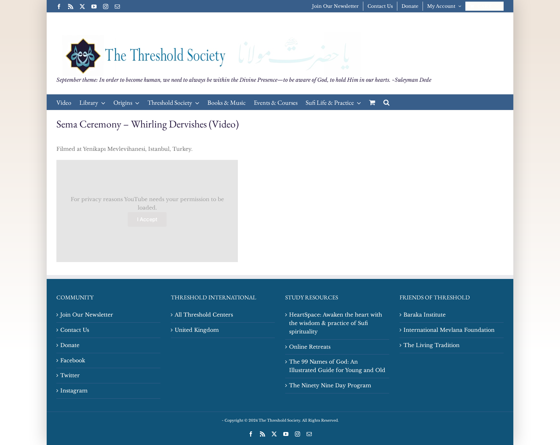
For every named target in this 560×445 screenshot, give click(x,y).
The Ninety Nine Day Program (330, 385)
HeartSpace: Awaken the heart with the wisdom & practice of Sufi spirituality (335, 323)
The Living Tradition (431, 345)
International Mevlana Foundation (449, 330)
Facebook (72, 360)
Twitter (70, 375)
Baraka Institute (424, 314)
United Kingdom (197, 330)
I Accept (147, 219)
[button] (386, 102)
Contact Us (74, 330)
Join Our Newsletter (86, 314)
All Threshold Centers (204, 314)
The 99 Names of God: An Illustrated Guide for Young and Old (337, 365)
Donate (69, 345)
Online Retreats (310, 346)
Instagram (74, 390)
